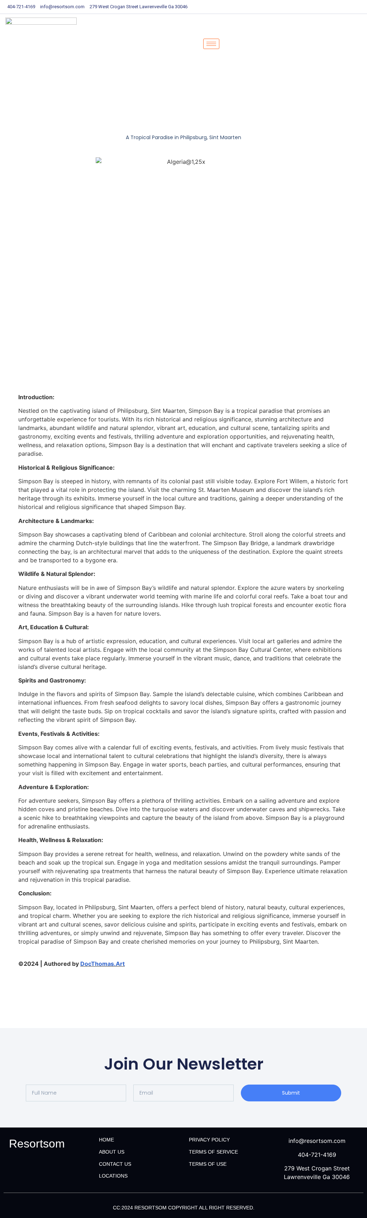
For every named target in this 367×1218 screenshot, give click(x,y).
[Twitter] (322, 6)
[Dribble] (347, 6)
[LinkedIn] (334, 6)
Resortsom (37, 1143)
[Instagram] (359, 6)
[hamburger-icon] (211, 44)
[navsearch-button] (234, 44)
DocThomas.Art (102, 963)
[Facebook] (309, 6)
